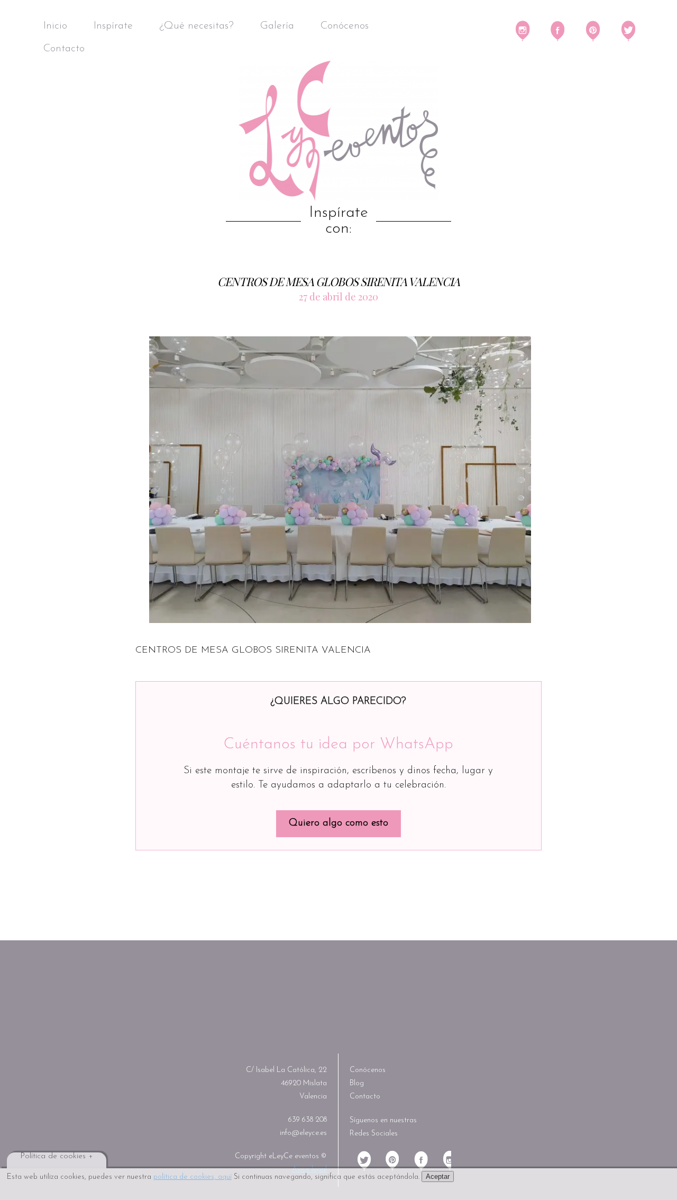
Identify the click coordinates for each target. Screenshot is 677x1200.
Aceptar (438, 1176)
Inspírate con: (338, 221)
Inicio (55, 26)
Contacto (64, 48)
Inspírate (113, 26)
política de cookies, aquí (192, 1177)
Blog (357, 1083)
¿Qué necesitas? (196, 26)
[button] (340, 479)
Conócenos (345, 26)
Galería (277, 26)
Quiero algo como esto (338, 823)
